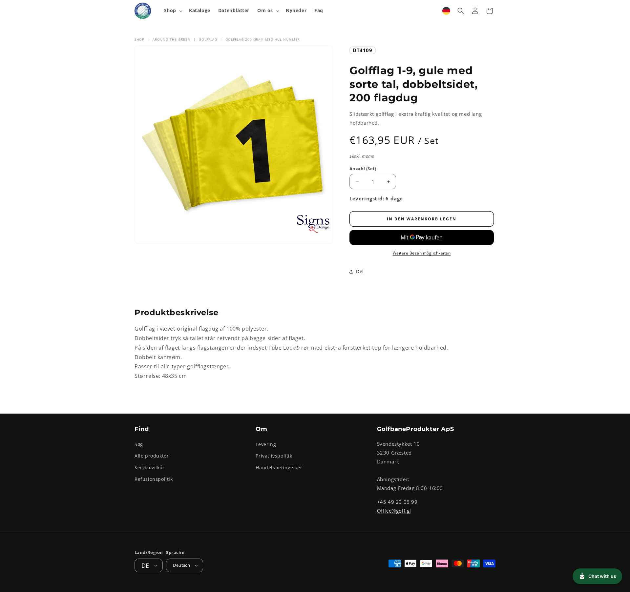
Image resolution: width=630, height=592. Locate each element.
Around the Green (172, 39)
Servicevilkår (150, 467)
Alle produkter (152, 456)
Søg (139, 444)
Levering (266, 444)
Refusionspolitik (154, 479)
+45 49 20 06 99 (397, 502)
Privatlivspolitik (274, 456)
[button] (172, 10)
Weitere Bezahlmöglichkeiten (422, 253)
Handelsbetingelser (279, 467)
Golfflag (208, 39)
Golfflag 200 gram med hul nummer (262, 39)
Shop (139, 39)
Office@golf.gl (394, 510)
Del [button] (360, 271)
